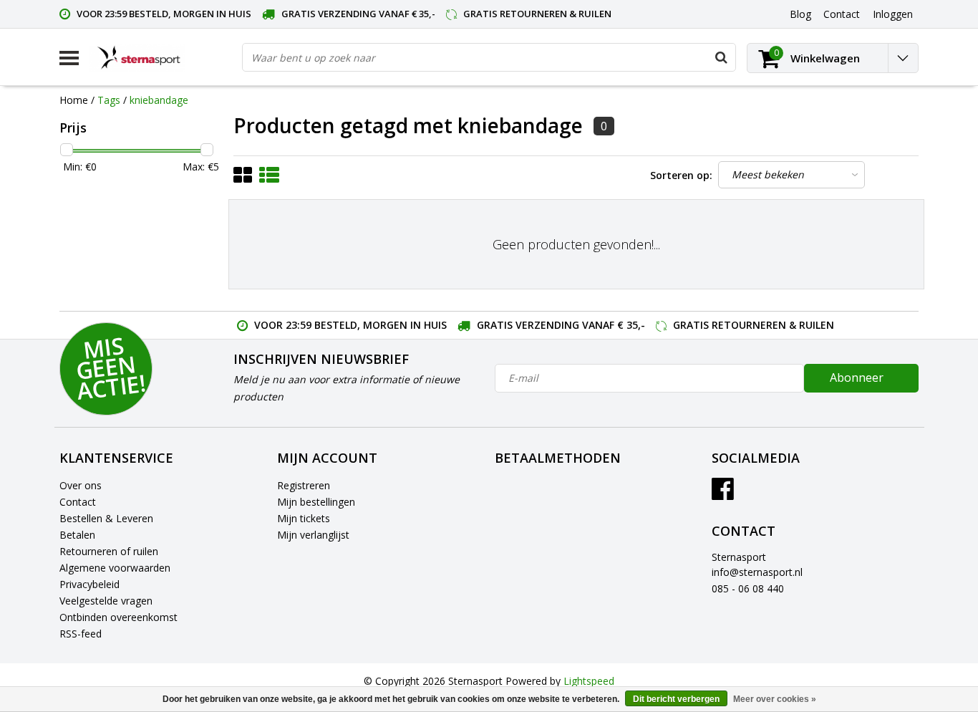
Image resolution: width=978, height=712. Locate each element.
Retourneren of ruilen (108, 551)
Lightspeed (588, 681)
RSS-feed (80, 633)
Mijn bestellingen (316, 502)
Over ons (80, 485)
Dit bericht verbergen (676, 699)
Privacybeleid (89, 584)
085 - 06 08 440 (748, 588)
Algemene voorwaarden (114, 567)
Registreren (303, 485)
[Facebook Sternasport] (723, 494)
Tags (108, 100)
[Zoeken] (721, 57)
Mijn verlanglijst (313, 535)
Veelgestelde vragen (105, 600)
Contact (77, 502)
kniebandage (159, 100)
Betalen (77, 535)
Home (73, 100)
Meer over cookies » (774, 699)
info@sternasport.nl (757, 572)
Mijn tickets (303, 518)
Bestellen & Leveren (106, 518)
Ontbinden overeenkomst (118, 617)
